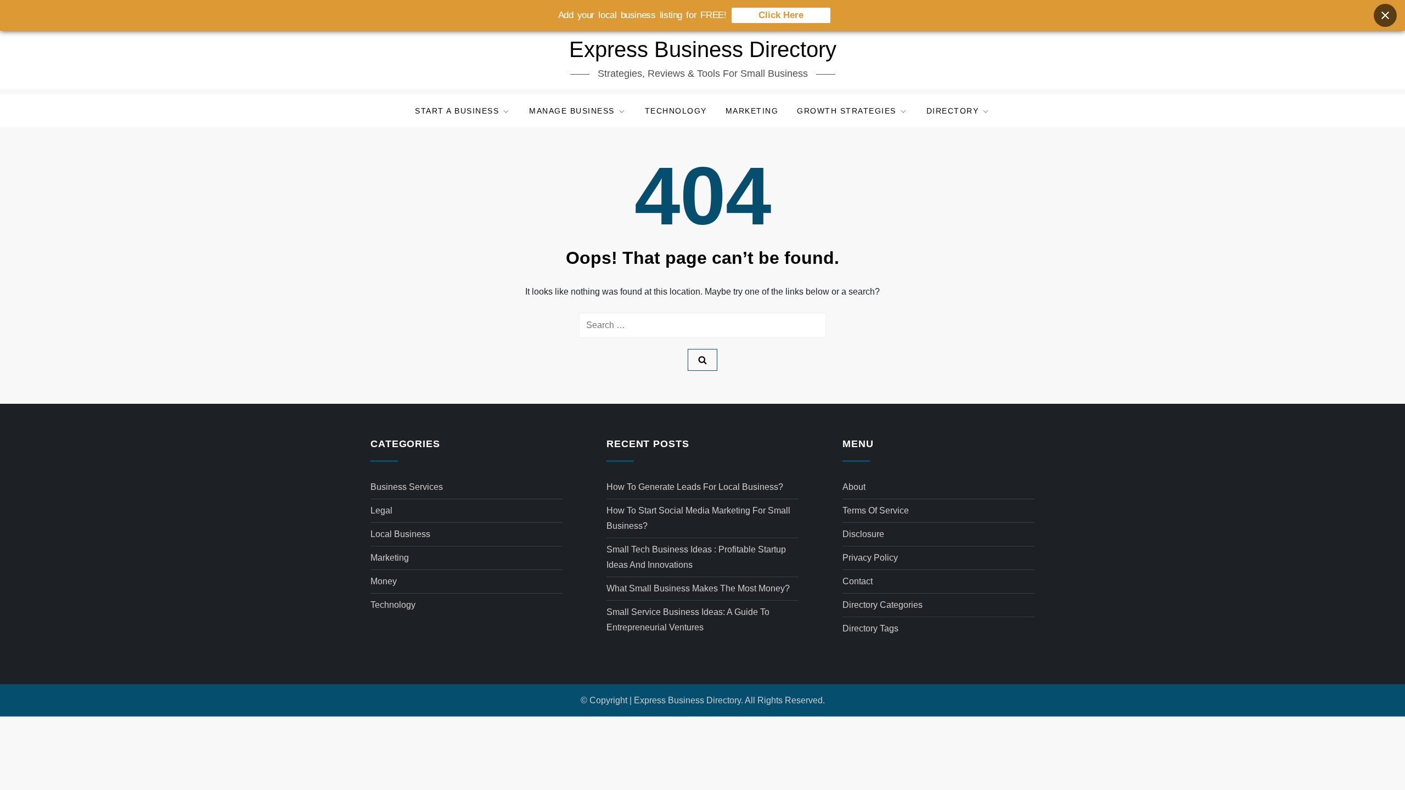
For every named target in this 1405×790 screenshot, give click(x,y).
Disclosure (863, 534)
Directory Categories (882, 605)
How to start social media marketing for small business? (698, 518)
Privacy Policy (870, 557)
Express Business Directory (702, 49)
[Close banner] (1385, 15)
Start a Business (457, 110)
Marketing (752, 110)
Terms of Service (875, 510)
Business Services (406, 487)
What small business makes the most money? (698, 588)
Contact (857, 581)
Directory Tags (870, 628)
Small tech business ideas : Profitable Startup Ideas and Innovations (696, 557)
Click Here (780, 15)
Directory (952, 110)
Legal (381, 510)
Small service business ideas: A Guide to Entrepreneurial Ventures (687, 619)
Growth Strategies (846, 110)
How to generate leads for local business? (694, 487)
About (854, 487)
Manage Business (572, 110)
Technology (676, 110)
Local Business (400, 534)
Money (383, 581)
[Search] (702, 360)
